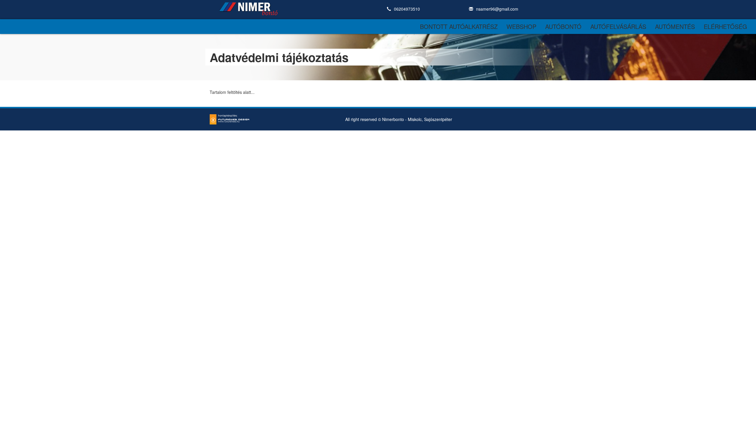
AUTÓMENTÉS (675, 26)
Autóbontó (563, 26)
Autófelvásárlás (618, 26)
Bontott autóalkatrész (459, 26)
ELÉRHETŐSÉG (725, 26)
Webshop (521, 26)
